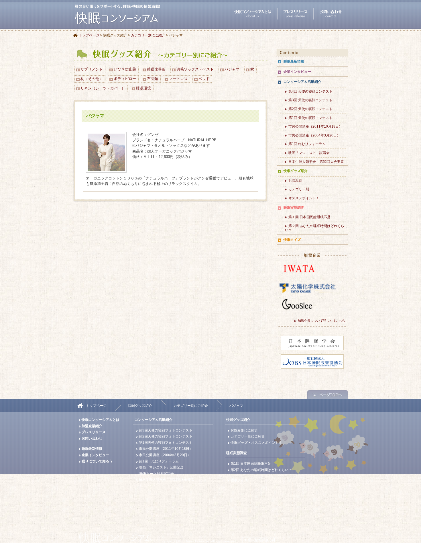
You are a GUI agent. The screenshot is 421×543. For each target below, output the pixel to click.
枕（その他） (91, 79)
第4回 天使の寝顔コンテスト (310, 91)
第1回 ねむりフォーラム (307, 144)
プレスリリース (94, 432)
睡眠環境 (143, 88)
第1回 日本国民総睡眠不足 (251, 464)
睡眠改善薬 (156, 69)
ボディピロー (125, 79)
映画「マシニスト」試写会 (309, 153)
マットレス (178, 79)
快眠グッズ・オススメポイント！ (256, 443)
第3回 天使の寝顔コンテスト (310, 100)
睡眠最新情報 (294, 61)
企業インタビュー (297, 72)
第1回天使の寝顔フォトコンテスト (165, 443)
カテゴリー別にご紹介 (148, 35)
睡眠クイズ (239, 480)
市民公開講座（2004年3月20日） (314, 135)
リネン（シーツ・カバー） (102, 88)
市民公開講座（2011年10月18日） (315, 126)
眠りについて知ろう (97, 461)
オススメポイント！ (303, 198)
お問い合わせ (92, 438)
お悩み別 (295, 181)
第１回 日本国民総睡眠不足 (309, 217)
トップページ (89, 35)
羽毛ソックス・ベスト (195, 69)
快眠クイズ (292, 240)
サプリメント (91, 69)
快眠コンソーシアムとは (100, 420)
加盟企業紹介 (92, 426)
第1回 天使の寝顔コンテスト (310, 118)
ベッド (204, 79)
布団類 (152, 79)
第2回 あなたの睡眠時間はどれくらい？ (261, 470)
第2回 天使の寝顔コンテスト (310, 109)
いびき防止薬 (125, 69)
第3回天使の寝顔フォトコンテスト (165, 430)
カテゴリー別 (298, 189)
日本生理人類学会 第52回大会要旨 (316, 162)
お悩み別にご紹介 (244, 430)
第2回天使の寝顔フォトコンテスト (165, 436)
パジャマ (232, 69)
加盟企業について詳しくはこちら (321, 320)
